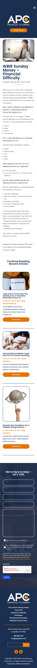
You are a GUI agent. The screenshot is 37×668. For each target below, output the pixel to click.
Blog (23, 301)
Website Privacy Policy (18, 620)
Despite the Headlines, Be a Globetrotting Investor (16, 426)
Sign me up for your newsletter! (16, 540)
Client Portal (18, 30)
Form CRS (18, 610)
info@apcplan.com (18, 638)
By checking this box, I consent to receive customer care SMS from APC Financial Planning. (20, 547)
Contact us (7, 250)
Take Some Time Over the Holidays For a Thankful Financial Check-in (15, 296)
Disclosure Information (18, 618)
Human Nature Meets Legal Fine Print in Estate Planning (16, 354)
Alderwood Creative (23, 664)
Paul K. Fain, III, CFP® (12, 82)
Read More (16, 320)
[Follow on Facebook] (16, 652)
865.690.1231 (18, 636)
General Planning (9, 303)
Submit (6, 577)
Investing (6, 433)
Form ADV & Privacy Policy (18, 607)
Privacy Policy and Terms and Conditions (16, 559)
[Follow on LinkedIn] (21, 652)
